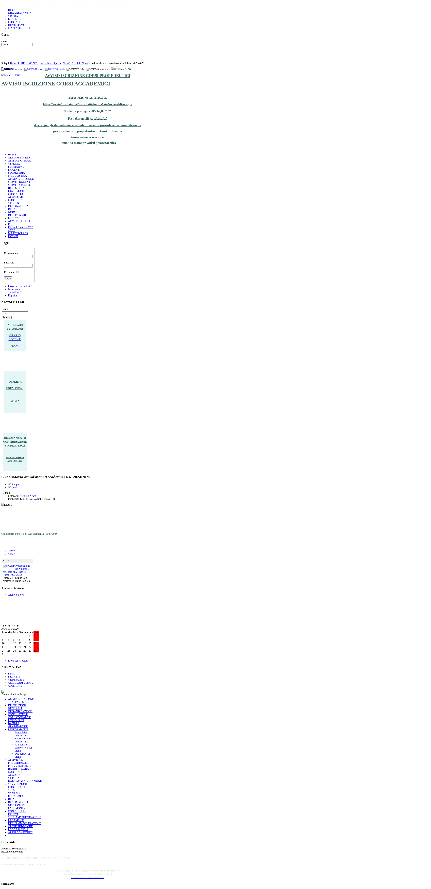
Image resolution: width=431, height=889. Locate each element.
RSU (10, 224)
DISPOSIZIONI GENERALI (17, 707)
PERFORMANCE (28, 63)
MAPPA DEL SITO (19, 28)
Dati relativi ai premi (50, 63)
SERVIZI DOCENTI (19, 181)
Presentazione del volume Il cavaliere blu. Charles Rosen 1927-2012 (16, 570)
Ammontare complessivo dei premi (23, 747)
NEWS (67, 63)
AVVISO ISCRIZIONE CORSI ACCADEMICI (55, 84)
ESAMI (14, 346)
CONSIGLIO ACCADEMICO (17, 195)
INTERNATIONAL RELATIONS (19, 207)
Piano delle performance (21, 734)
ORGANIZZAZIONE (20, 711)
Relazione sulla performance (23, 740)
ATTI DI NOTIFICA (19, 160)
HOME (12, 154)
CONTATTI (14, 22)
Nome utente (11, 253)
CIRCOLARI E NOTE (20, 682)
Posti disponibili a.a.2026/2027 (87, 118)
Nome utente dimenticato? (15, 291)
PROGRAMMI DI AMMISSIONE (15, 459)
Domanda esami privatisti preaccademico (87, 143)
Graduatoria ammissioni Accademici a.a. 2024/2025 (29, 533)
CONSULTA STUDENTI (15, 201)
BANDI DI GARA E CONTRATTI (19, 770)
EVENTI (13, 236)
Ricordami (9, 272)
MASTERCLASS (18, 233)
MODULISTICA (17, 175)
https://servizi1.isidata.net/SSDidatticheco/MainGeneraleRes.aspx (87, 104)
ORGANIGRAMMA (19, 12)
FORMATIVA (14, 388)
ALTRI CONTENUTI (20, 832)
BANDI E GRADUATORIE (18, 725)
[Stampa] (13, 484)
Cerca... (5, 41)
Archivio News (80, 63)
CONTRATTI (15, 685)
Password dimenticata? (20, 286)
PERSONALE (16, 720)
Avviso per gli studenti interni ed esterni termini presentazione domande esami (87, 125)
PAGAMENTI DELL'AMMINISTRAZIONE (24, 822)
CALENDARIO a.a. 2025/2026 (15, 327)
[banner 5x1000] (10, 75)
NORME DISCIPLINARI (17, 214)
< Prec (11, 550)
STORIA (13, 15)
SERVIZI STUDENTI (20, 184)
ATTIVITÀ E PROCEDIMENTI (18, 761)
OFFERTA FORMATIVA (16, 165)
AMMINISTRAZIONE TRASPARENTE (21, 701)
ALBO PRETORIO (19, 157)
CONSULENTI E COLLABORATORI (19, 716)
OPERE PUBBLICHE (20, 826)
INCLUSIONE (16, 190)
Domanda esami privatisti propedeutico (88, 137)
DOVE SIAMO (16, 25)
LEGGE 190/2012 (18, 829)
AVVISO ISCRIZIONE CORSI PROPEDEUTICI (87, 75)
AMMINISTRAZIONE (21, 178)
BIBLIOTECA (16, 187)
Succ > (11, 554)
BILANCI (13, 799)
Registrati (13, 295)
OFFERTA (15, 381)
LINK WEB (14, 218)
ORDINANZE (16, 679)
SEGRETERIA (16, 172)
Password (9, 262)
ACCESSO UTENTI (19, 221)
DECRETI (14, 676)
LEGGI (12, 673)
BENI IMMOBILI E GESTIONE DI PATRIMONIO (19, 805)
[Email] (12, 487)
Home (11, 9)
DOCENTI (14, 169)
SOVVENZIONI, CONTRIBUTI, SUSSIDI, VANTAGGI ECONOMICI (17, 790)
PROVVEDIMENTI (19, 765)
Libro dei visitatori (18, 660)
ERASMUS (14, 18)
